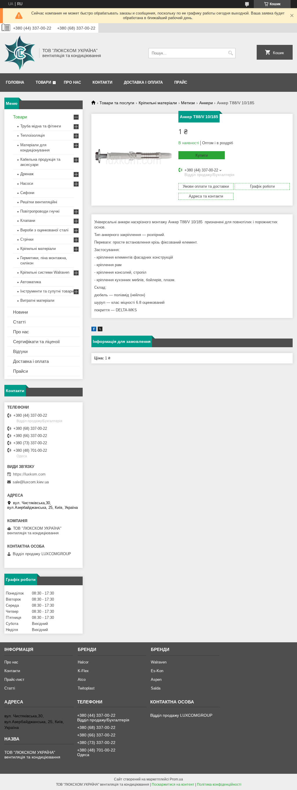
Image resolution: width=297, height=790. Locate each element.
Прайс (180, 82)
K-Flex (83, 671)
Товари (43, 82)
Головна (15, 82)
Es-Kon (157, 671)
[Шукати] (230, 53)
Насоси (26, 183)
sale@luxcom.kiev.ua (31, 482)
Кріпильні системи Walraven (44, 272)
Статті (19, 321)
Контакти (102, 82)
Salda (155, 688)
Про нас (72, 82)
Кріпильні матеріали (158, 102)
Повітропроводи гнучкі (39, 211)
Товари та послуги (116, 102)
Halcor (83, 662)
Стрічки (26, 239)
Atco (82, 679)
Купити (201, 155)
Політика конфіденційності (219, 784)
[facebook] (93, 330)
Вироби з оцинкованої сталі (44, 230)
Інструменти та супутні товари (47, 291)
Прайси (20, 371)
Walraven (158, 662)
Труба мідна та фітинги (40, 126)
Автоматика (30, 282)
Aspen (156, 679)
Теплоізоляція (32, 135)
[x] (100, 330)
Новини (20, 312)
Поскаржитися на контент (173, 784)
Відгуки (20, 351)
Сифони (27, 193)
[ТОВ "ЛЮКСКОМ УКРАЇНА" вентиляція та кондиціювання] (19, 53)
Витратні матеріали (37, 300)
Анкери (206, 102)
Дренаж (27, 174)
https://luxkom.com (29, 474)
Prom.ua (176, 779)
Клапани (27, 220)
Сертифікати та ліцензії (36, 341)
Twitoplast (86, 688)
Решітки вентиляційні (38, 202)
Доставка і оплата (143, 82)
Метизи (188, 102)
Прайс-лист (14, 679)
